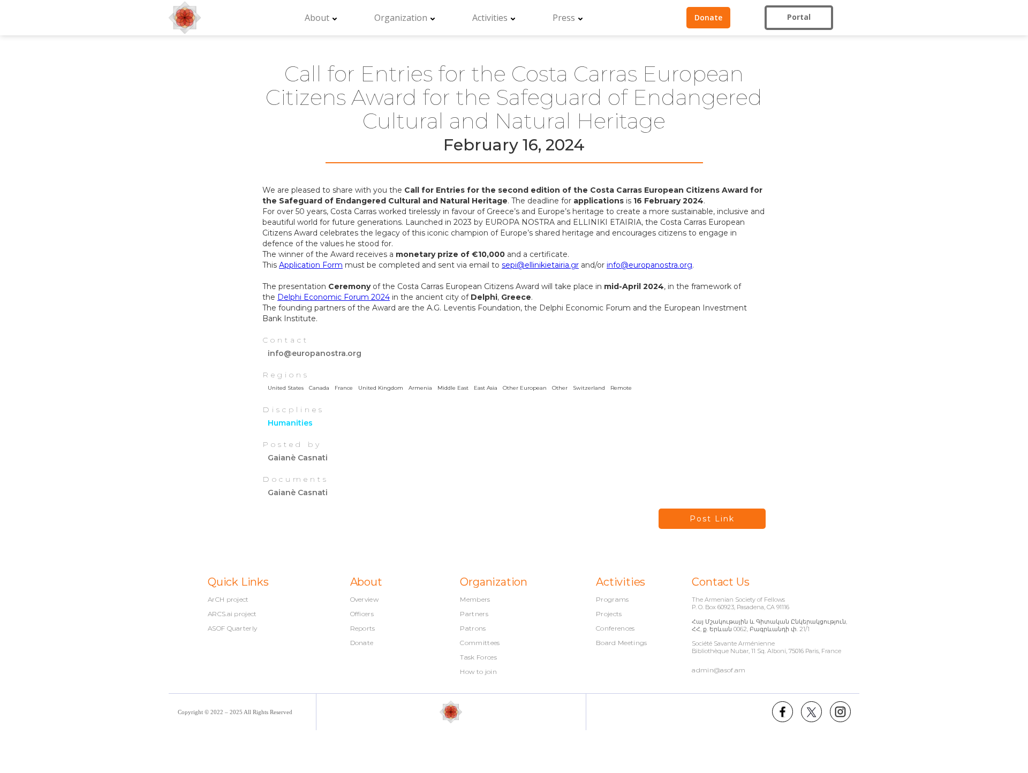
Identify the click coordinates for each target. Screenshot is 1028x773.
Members (475, 599)
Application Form (311, 265)
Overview (364, 599)
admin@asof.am (718, 670)
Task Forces (478, 657)
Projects (609, 614)
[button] (320, 17)
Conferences (615, 628)
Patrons (473, 628)
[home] (185, 18)
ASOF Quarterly (232, 628)
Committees (480, 643)
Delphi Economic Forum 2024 (333, 297)
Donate (362, 643)
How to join (478, 672)
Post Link (712, 519)
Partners (474, 614)
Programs (612, 599)
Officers (362, 614)
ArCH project (228, 599)
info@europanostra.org (649, 265)
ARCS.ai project (232, 614)
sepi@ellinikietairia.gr (540, 265)
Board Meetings (621, 643)
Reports (362, 628)
